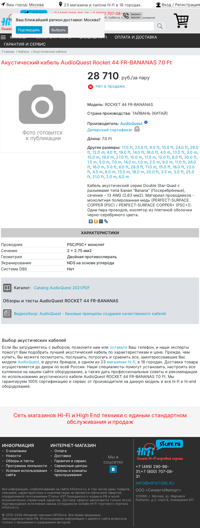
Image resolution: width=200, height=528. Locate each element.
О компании (16, 451)
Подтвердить (29, 30)
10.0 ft (167, 147)
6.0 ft (124, 166)
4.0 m (165, 152)
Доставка (62, 456)
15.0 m (136, 157)
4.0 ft (112, 152)
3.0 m (192, 152)
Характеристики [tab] (100, 232)
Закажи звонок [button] (135, 15)
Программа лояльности (26, 466)
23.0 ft (141, 147)
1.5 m (92, 162)
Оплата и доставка (136, 37)
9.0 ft (155, 147)
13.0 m (124, 171)
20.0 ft (152, 171)
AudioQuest (131, 123)
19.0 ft (124, 152)
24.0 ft (182, 147)
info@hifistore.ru (155, 483)
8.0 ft (177, 157)
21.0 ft (98, 176)
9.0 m (167, 162)
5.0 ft (112, 166)
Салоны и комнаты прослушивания (70, 472)
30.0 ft (190, 157)
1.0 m (142, 162)
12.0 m (98, 152)
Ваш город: (25, 4)
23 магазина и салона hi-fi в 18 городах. (102, 4)
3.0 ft (179, 171)
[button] (177, 4)
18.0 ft (152, 152)
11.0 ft (180, 162)
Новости (13, 456)
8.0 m (110, 171)
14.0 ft (138, 152)
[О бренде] (146, 122)
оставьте (118, 347)
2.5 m (155, 162)
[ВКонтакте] (90, 220)
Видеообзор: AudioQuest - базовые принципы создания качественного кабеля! (90, 313)
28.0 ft (137, 166)
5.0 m (104, 162)
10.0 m (93, 157)
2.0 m (111, 176)
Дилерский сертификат (110, 129)
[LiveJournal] (106, 220)
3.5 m (166, 171)
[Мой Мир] (101, 220)
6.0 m (124, 176)
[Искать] (160, 26)
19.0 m (108, 157)
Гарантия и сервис (25, 44)
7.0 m (116, 162)
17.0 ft (127, 147)
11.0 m (151, 166)
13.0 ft (178, 152)
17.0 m (150, 157)
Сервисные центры (70, 466)
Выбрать (58, 30)
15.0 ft (164, 166)
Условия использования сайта (26, 472)
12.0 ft (164, 157)
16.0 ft (178, 166)
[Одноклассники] (96, 220)
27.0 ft (122, 157)
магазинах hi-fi (121, 361)
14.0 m (130, 162)
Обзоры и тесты (20, 461)
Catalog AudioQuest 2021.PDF (62, 287)
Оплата (60, 451)
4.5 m (97, 171)
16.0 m (98, 166)
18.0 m (138, 171)
